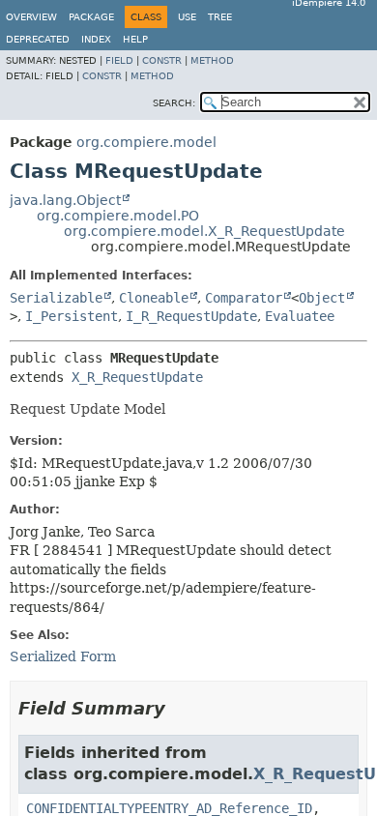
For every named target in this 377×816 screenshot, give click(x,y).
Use (187, 17)
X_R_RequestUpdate (137, 377)
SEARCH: (174, 103)
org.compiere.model (146, 142)
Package (91, 17)
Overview (31, 17)
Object (322, 298)
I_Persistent (71, 316)
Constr (162, 60)
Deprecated (38, 39)
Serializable (56, 298)
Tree (220, 17)
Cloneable (153, 298)
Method (212, 60)
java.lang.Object (65, 200)
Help (135, 39)
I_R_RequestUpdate (191, 316)
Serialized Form (63, 656)
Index (96, 39)
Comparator (243, 298)
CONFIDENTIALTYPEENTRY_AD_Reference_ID (169, 808)
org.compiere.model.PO (118, 215)
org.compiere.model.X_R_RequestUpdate (204, 231)
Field (119, 60)
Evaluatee (299, 316)
